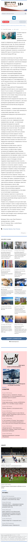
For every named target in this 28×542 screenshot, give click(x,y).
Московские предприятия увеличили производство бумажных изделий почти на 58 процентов (7, 292)
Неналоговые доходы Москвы (6, 308)
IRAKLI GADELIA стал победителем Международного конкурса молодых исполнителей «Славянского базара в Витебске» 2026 (11, 514)
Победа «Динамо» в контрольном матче (12, 408)
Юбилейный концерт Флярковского (11, 525)
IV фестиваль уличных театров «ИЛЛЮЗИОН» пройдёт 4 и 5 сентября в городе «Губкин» (13, 402)
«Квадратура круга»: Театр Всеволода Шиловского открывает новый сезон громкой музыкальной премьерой (13, 429)
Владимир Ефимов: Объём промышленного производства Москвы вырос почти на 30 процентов (20, 255)
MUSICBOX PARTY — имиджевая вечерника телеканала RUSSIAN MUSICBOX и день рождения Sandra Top (12, 505)
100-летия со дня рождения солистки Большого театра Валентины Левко (11, 498)
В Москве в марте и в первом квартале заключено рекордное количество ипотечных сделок (20, 310)
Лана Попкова (16, 229)
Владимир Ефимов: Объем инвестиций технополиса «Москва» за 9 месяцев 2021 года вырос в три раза (7, 255)
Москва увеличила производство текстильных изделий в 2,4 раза (7, 273)
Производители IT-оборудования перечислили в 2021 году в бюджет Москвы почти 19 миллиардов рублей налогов (21, 330)
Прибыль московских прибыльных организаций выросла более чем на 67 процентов (20, 273)
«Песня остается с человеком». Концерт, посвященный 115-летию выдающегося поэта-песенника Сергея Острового (13, 396)
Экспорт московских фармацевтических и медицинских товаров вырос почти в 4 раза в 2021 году (6, 329)
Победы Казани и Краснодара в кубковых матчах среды (13, 487)
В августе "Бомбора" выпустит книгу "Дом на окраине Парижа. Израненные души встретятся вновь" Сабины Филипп (13, 414)
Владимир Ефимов (8, 229)
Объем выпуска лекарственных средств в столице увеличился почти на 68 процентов (20, 291)
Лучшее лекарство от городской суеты (11, 520)
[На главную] (11, 4)
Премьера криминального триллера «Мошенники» (11, 436)
